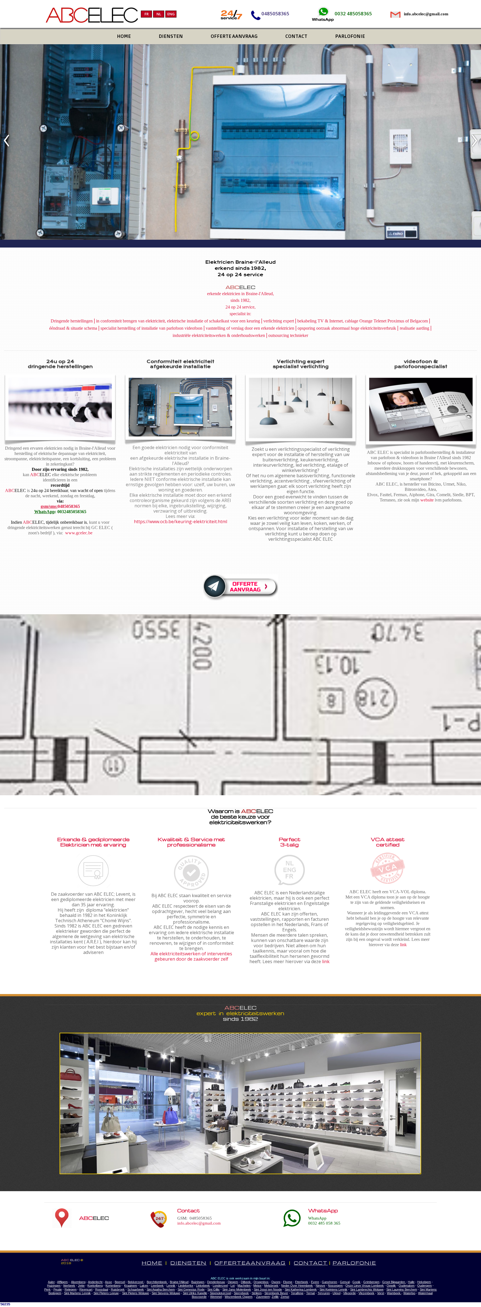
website (427, 500)
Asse (108, 1282)
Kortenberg (113, 1285)
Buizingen (197, 1282)
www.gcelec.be (78, 532)
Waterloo (409, 1293)
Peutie (57, 1289)
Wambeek (394, 1293)
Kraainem (130, 1285)
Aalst (51, 1282)
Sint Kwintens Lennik (333, 1289)
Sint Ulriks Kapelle (195, 1293)
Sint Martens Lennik (77, 1293)
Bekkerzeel (136, 1282)
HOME (152, 1263)
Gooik (356, 1282)
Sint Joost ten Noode (268, 1289)
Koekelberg (95, 1285)
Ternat (310, 1293)
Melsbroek (271, 1285)
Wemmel (216, 1296)
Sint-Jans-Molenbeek (236, 1289)
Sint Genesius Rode (191, 1289)
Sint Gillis (213, 1289)
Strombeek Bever (276, 1293)
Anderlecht (95, 1282)
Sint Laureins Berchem (401, 1289)
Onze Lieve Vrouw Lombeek (364, 1285)
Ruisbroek (118, 1289)
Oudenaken (406, 1285)
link (326, 961)
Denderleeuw (216, 1282)
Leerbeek (157, 1285)
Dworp (275, 1282)
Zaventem (263, 1296)
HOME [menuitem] (124, 36)
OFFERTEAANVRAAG (250, 1263)
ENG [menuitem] (171, 13)
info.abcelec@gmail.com (199, 1223)
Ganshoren (329, 1282)
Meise (257, 1285)
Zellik (275, 1296)
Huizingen (53, 1285)
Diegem (233, 1282)
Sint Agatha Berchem (161, 1289)
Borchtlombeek (157, 1282)
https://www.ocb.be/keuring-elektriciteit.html (180, 521)
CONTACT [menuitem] (296, 36)
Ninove (320, 1285)
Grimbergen (371, 1282)
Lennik (170, 1285)
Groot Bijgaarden (394, 1282)
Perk (47, 1289)
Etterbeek (301, 1282)
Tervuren (324, 1293)
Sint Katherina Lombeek (301, 1289)
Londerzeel (220, 1285)
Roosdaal (101, 1289)
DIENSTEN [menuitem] (171, 36)
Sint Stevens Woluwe (166, 1293)
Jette (81, 1285)
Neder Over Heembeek (297, 1285)
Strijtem (257, 1293)
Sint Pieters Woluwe (135, 1293)
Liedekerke (185, 1285)
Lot (232, 1285)
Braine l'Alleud (179, 1282)
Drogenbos (261, 1282)
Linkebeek (203, 1285)
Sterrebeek (241, 1293)
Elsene (287, 1282)
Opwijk (391, 1285)
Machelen (244, 1285)
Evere (315, 1282)
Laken (144, 1285)
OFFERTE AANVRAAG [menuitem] (234, 36)
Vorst (380, 1293)
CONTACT (311, 1263)
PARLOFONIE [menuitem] (350, 36)
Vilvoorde (349, 1293)
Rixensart (85, 1289)
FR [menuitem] (146, 13)
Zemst (285, 1296)
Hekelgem (424, 1282)
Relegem (71, 1289)
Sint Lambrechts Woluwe (367, 1289)
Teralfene (297, 1293)
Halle (411, 1282)
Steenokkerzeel (220, 1293)
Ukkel (336, 1293)
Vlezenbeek (366, 1293)
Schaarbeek (135, 1289)
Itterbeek (69, 1285)
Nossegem (335, 1285)
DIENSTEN (188, 1263)
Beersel (120, 1282)
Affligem (62, 1282)
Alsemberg (78, 1282)
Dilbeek (246, 1282)
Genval (345, 1282)
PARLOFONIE (354, 1263)
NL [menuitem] (158, 13)
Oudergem (424, 1285)
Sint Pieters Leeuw (106, 1293)
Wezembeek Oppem (238, 1296)
